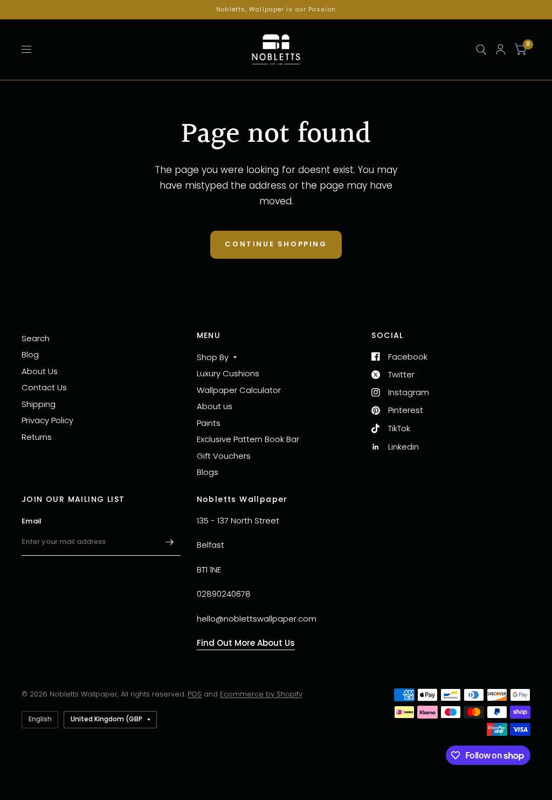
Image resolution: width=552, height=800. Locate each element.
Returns (37, 437)
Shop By (213, 357)
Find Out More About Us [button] (246, 643)
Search (36, 338)
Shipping (39, 404)
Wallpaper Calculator (239, 390)
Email (32, 521)
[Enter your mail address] (170, 542)
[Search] (481, 49)
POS (195, 694)
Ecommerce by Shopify (261, 694)
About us (214, 406)
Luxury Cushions (228, 373)
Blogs (207, 472)
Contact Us (44, 387)
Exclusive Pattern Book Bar (248, 439)
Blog (30, 354)
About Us (40, 371)
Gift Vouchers (224, 455)
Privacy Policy (47, 420)
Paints (208, 423)
